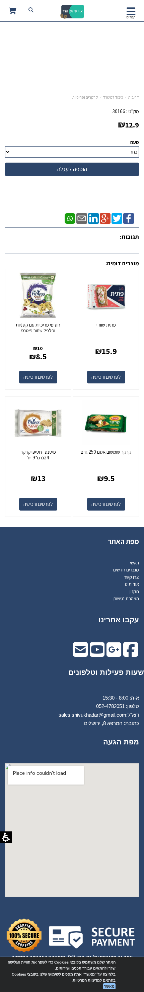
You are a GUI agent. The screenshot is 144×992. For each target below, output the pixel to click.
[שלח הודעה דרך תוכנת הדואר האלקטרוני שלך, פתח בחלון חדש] (81, 217)
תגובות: (129, 237)
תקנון (134, 591)
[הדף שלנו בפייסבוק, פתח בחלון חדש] (128, 217)
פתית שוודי (106, 325)
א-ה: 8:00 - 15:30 (120, 698)
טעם (134, 142)
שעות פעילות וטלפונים (106, 672)
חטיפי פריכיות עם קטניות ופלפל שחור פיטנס (38, 328)
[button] (131, 11)
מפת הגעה (121, 742)
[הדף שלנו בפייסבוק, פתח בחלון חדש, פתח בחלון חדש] (130, 654)
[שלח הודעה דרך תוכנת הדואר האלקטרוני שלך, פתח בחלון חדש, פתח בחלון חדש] (80, 654)
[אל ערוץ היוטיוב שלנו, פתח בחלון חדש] (97, 654)
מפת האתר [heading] (123, 541)
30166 (119, 111)
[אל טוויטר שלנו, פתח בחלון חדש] (117, 217)
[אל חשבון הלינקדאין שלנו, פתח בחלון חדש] (93, 217)
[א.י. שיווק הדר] (72, 11)
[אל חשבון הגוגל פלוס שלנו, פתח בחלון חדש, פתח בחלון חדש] (113, 654)
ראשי (134, 562)
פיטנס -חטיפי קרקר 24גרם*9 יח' (38, 455)
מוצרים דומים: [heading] (122, 263)
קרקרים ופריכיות (85, 97)
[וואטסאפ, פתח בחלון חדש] (70, 217)
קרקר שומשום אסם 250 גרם (106, 452)
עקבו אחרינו (118, 620)
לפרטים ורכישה (106, 376)
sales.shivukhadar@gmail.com (92, 715)
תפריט (131, 17)
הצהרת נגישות (126, 598)
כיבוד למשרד (113, 97)
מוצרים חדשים (126, 569)
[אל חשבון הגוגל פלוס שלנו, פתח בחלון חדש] (105, 217)
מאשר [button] (109, 986)
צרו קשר (131, 577)
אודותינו (132, 584)
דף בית (133, 97)
